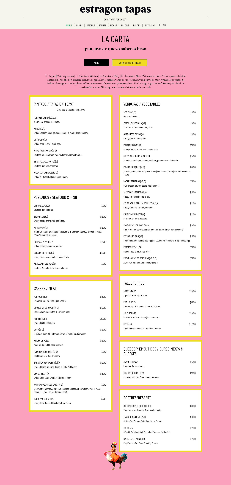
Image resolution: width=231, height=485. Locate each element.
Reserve (125, 25)
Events (102, 25)
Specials (91, 25)
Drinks (79, 25)
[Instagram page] (164, 25)
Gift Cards (150, 25)
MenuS (69, 25)
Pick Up (113, 25)
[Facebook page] (159, 25)
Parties (136, 25)
